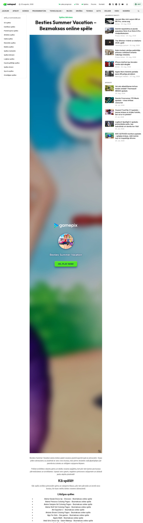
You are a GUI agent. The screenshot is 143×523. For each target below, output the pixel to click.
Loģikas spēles (9, 59)
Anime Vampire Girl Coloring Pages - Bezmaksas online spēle (68, 504)
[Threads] (119, 4)
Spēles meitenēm (10, 51)
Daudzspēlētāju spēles (12, 63)
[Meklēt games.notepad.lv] (138, 11)
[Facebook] (110, 4)
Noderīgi (126, 11)
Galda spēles (8, 39)
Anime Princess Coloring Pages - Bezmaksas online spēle (68, 501)
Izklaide (107, 11)
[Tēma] (127, 4)
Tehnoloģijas (55, 11)
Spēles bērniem (9, 55)
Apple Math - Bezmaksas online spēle (68, 518)
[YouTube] (122, 4)
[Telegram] (116, 4)
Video (117, 11)
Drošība (79, 11)
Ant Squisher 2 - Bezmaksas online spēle (68, 509)
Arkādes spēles (9, 35)
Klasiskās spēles (10, 43)
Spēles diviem (8, 67)
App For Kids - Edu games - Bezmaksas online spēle (68, 515)
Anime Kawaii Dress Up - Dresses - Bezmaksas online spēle (68, 499)
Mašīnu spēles (9, 47)
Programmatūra (39, 11)
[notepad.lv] (9, 4)
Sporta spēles (9, 71)
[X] (113, 4)
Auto (98, 11)
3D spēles (7, 23)
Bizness (25, 11)
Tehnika (89, 11)
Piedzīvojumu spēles (11, 31)
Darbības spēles (9, 27)
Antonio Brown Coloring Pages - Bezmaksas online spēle (68, 512)
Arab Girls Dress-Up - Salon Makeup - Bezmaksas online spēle (68, 520)
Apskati (16, 11)
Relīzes (69, 11)
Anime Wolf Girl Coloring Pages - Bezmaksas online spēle (68, 507)
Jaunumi (5, 11)
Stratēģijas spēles (10, 75)
